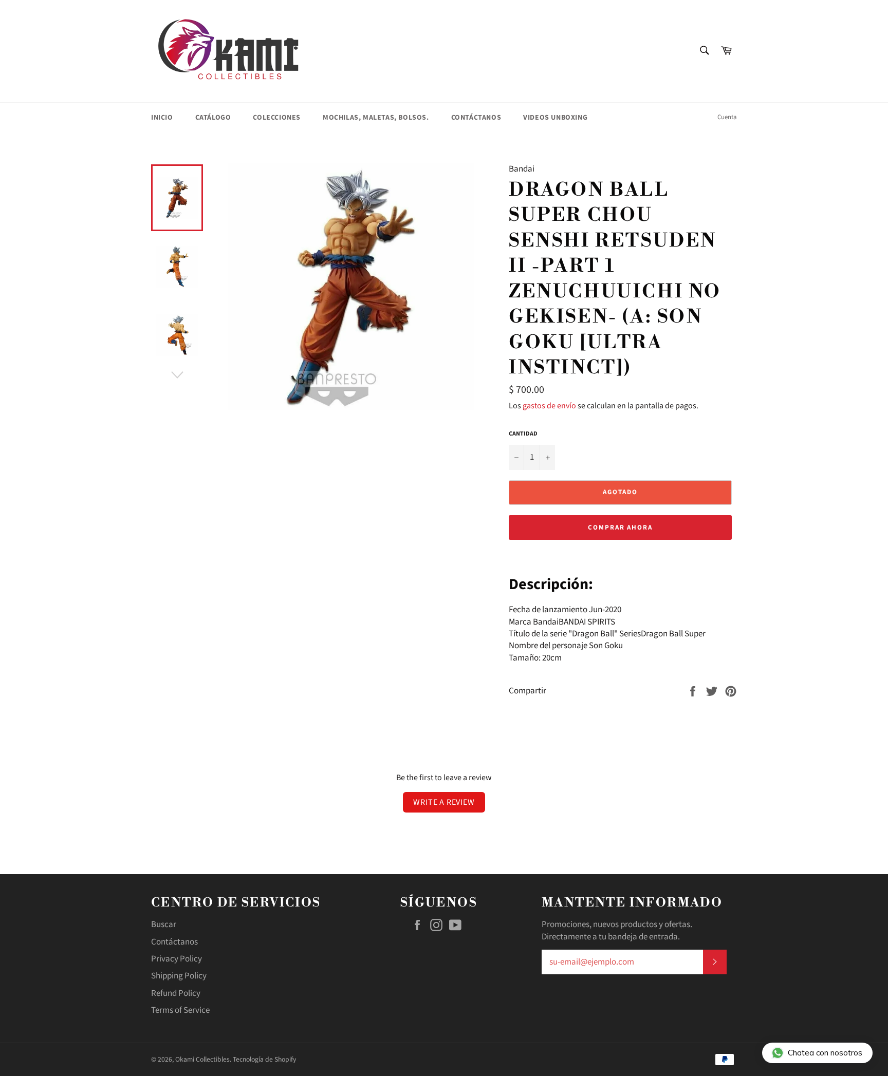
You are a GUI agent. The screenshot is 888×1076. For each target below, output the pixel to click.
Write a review (443, 802)
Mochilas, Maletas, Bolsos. (376, 117)
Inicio (162, 117)
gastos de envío (549, 405)
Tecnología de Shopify (264, 1059)
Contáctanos (476, 117)
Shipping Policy (179, 976)
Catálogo (213, 117)
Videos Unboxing (555, 117)
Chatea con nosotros (825, 1053)
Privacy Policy (176, 959)
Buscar (163, 924)
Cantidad (523, 434)
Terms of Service (180, 1010)
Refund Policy (175, 993)
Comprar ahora (620, 527)
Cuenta (727, 117)
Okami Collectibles (202, 1059)
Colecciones (277, 117)
